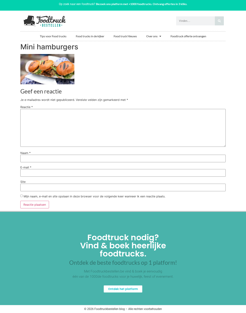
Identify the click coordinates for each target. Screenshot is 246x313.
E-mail (25, 167)
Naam (25, 152)
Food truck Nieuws (125, 36)
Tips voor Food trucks (53, 36)
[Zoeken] (219, 20)
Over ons (152, 36)
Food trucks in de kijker (90, 36)
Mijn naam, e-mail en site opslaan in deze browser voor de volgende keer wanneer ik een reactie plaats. (94, 196)
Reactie (26, 107)
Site (23, 181)
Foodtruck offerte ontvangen (188, 36)
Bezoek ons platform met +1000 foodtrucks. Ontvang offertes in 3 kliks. (141, 4)
